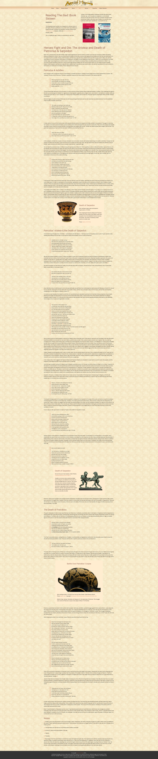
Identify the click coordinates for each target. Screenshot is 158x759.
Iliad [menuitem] (80, 8)
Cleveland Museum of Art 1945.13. (63, 475)
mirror (96, 4)
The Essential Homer (68, 31)
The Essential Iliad (50, 31)
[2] (80, 234)
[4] (56, 323)
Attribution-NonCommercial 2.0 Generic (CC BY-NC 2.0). (84, 596)
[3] (108, 262)
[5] (62, 323)
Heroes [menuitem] (73, 8)
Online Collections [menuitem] (103, 8)
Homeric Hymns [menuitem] (64, 8)
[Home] (79, 3)
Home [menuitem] (52, 8)
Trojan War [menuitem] (94, 8)
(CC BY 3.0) (88, 222)
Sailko (83, 222)
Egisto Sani (62, 596)
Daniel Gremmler (80, 752)
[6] (57, 676)
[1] (65, 234)
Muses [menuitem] (57, 8)
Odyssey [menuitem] (86, 8)
